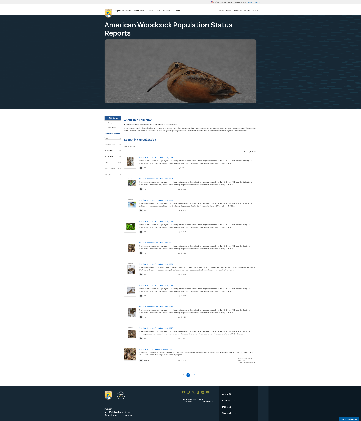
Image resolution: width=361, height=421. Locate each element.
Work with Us (229, 413)
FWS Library (113, 118)
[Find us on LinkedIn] (199, 392)
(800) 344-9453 (188, 401)
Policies (226, 406)
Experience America (123, 10)
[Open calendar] (106, 150)
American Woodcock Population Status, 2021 (156, 243)
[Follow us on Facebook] (184, 392)
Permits (228, 10)
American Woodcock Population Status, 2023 (156, 200)
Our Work (176, 10)
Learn (158, 10)
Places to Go (139, 10)
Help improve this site (349, 419)
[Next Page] (199, 375)
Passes (221, 10)
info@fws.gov (208, 401)
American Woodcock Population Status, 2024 (156, 179)
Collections (112, 128)
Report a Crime (249, 10)
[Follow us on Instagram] (189, 392)
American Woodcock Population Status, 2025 (156, 157)
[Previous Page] (183, 375)
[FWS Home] (108, 13)
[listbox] (112, 138)
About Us (227, 394)
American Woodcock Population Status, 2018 (156, 307)
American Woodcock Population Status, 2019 (156, 285)
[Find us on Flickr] (203, 392)
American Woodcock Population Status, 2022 (156, 221)
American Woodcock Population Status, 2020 (156, 264)
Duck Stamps (238, 10)
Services (166, 10)
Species (149, 10)
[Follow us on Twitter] (194, 392)
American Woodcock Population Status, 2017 (156, 328)
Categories (111, 123)
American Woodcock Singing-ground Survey (155, 349)
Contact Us (228, 400)
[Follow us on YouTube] (208, 392)
